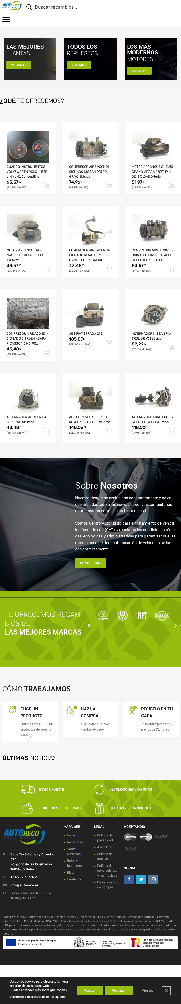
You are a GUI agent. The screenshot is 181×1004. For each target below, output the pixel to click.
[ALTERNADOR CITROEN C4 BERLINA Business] (28, 397)
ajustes (60, 997)
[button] (89, 625)
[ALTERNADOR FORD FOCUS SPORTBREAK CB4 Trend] (153, 397)
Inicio (71, 835)
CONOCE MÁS (91, 563)
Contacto (74, 879)
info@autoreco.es (24, 885)
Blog (70, 873)
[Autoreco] (12, 5)
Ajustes (147, 990)
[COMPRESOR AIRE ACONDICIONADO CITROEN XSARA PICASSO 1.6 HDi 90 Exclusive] (28, 313)
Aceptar (90, 990)
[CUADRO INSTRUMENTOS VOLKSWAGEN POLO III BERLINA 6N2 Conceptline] (28, 147)
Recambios (75, 842)
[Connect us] (129, 879)
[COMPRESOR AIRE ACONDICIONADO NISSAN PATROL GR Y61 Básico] (90, 147)
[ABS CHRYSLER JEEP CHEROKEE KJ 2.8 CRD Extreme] (90, 397)
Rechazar (119, 990)
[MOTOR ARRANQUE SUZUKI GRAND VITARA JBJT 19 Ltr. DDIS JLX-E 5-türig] (153, 147)
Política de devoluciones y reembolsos (107, 871)
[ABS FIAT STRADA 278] (90, 313)
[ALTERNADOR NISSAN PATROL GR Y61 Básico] (153, 313)
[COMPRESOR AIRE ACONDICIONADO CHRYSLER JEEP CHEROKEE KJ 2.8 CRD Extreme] (153, 230)
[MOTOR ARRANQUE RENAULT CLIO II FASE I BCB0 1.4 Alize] (28, 230)
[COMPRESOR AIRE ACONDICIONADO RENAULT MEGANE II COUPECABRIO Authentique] (90, 230)
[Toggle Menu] (6, 21)
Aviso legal (105, 847)
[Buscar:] (99, 7)
